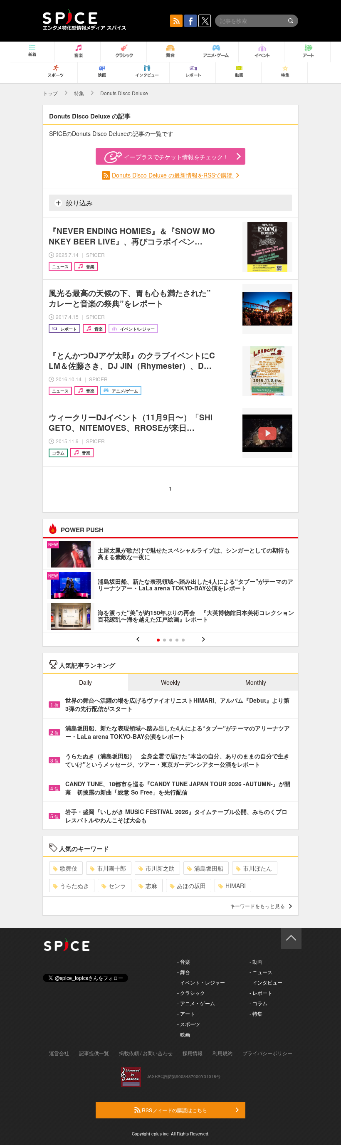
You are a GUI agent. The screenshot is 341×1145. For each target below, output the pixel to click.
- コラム (258, 1003)
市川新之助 (160, 868)
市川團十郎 (111, 868)
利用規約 (222, 1052)
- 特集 (256, 1013)
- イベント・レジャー (201, 982)
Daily (85, 682)
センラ (117, 885)
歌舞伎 (68, 868)
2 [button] (164, 640)
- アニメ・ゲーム (196, 1003)
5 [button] (183, 640)
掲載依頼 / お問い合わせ (146, 1052)
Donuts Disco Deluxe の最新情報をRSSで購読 (173, 175)
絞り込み (78, 202)
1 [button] (158, 640)
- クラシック (191, 992)
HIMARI (235, 885)
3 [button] (170, 640)
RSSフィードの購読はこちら (174, 1109)
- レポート (261, 992)
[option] (170, 586)
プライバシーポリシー (267, 1052)
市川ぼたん (257, 868)
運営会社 (59, 1052)
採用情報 (193, 1052)
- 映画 (183, 1034)
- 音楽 (183, 961)
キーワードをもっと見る (257, 905)
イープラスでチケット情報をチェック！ (176, 157)
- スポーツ (188, 1023)
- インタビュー (266, 982)
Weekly (170, 682)
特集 (79, 92)
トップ (50, 92)
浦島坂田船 (208, 868)
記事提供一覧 (94, 1052)
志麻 (151, 885)
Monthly (255, 682)
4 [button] (176, 640)
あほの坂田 (191, 885)
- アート (186, 1013)
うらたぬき (74, 885)
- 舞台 (183, 971)
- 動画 (256, 961)
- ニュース (261, 971)
